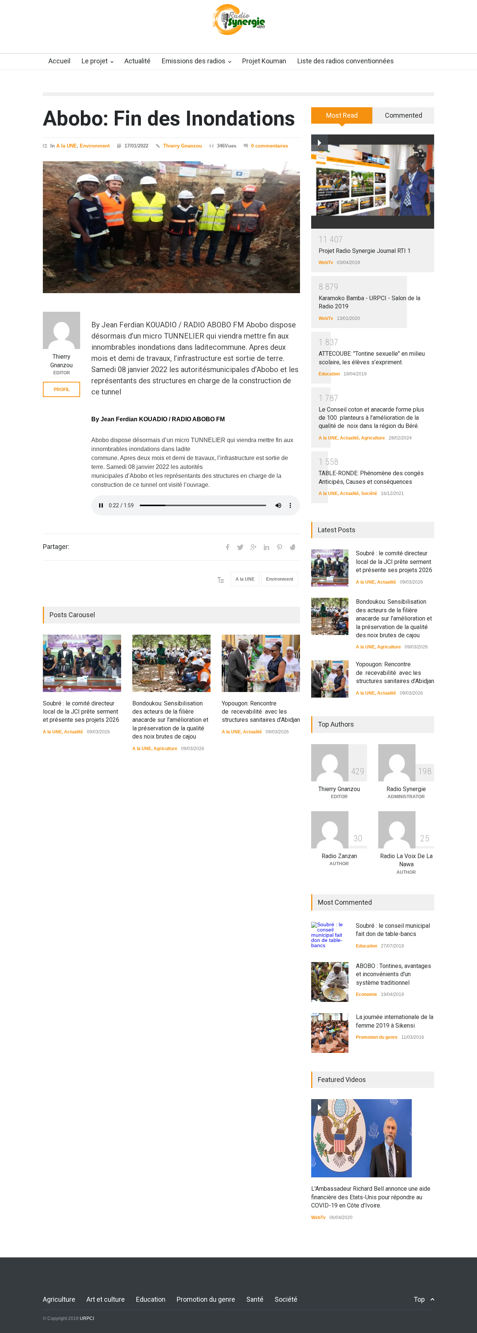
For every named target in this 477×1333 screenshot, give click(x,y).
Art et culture (105, 1299)
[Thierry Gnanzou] (61, 330)
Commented (403, 115)
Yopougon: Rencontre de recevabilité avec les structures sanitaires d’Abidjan (261, 712)
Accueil (59, 61)
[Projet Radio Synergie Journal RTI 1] (372, 181)
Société (369, 493)
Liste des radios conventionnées (345, 61)
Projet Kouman (264, 61)
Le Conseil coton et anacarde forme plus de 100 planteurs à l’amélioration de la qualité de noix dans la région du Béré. (371, 418)
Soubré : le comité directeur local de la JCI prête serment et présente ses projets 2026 (81, 712)
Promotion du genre (377, 1037)
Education (329, 374)
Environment (95, 146)
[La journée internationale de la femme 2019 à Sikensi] (329, 1033)
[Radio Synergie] (238, 24)
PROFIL (62, 389)
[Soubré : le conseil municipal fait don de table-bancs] (329, 936)
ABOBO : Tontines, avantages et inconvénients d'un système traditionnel (393, 974)
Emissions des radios (193, 61)
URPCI (87, 1318)
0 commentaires (269, 146)
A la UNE (66, 146)
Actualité (137, 61)
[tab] (342, 118)
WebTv (326, 262)
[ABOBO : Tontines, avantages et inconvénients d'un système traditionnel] (329, 982)
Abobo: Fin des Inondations (169, 118)
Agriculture (165, 748)
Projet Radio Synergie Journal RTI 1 (365, 250)
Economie (366, 994)
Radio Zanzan (339, 856)
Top (419, 1299)
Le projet (95, 61)
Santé (254, 1299)
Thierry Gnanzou (182, 146)
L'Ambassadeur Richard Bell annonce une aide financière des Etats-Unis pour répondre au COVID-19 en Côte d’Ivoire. (370, 1197)
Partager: (56, 546)
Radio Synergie (406, 789)
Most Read (342, 115)
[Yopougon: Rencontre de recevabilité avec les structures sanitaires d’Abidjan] (261, 663)
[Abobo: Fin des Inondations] (171, 227)
